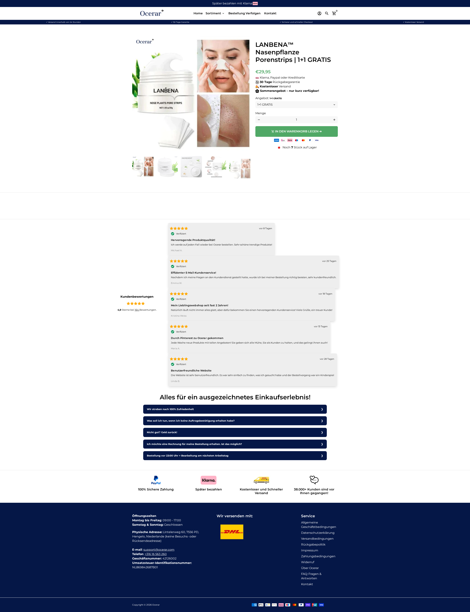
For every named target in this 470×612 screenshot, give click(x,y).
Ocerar (156, 604)
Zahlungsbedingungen (318, 556)
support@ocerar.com (158, 549)
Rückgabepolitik (313, 544)
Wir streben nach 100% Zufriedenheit (170, 409)
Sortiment (215, 13)
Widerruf (307, 562)
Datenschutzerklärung (318, 533)
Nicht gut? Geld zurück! (162, 432)
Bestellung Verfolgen (244, 13)
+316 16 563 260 (156, 554)
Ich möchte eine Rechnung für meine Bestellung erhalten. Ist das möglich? (194, 444)
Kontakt (270, 13)
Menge (260, 113)
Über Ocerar (310, 568)
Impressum (309, 550)
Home (198, 13)
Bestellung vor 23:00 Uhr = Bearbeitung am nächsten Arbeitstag (187, 455)
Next (244, 94)
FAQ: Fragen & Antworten (311, 576)
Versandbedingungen (317, 538)
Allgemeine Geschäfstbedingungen (318, 525)
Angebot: (268, 98)
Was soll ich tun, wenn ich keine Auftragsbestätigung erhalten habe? (191, 420)
